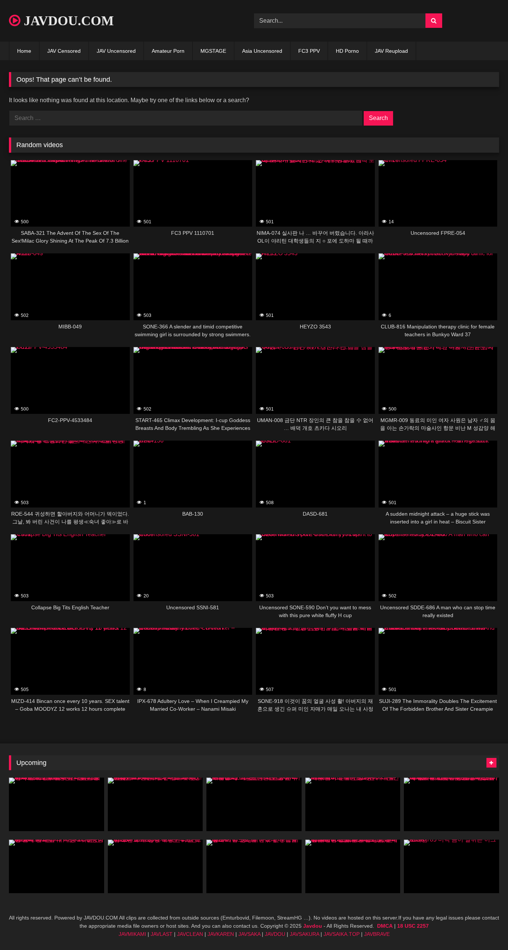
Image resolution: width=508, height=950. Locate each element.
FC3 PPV (309, 51)
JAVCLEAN (190, 934)
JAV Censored (64, 51)
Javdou (312, 926)
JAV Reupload (391, 51)
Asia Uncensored (262, 51)
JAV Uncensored (116, 51)
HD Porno (347, 51)
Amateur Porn (168, 51)
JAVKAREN (221, 934)
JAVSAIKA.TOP (342, 934)
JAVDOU (275, 934)
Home (24, 51)
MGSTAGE (213, 51)
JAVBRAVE (377, 934)
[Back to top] (485, 928)
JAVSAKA (249, 934)
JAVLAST (162, 934)
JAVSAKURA (304, 934)
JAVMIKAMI (132, 934)
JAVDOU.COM (67, 20)
